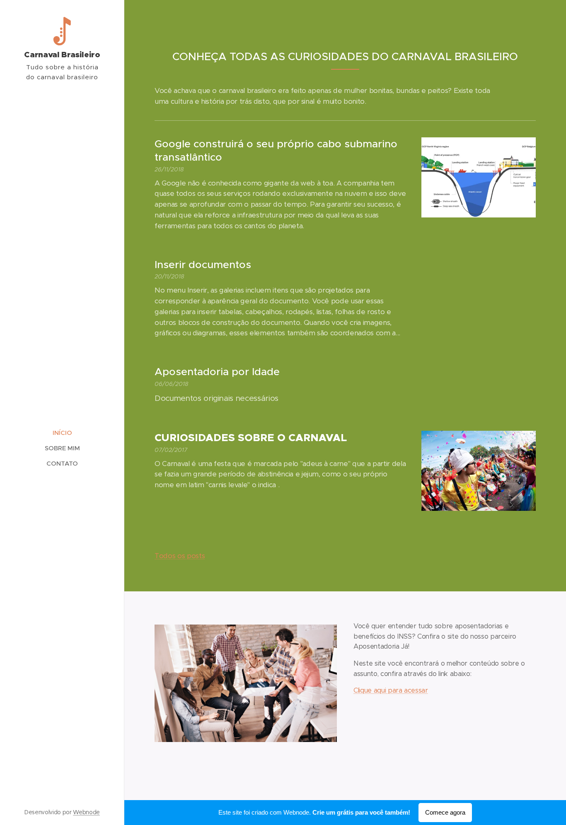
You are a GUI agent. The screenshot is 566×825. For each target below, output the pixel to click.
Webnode (86, 812)
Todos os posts (180, 555)
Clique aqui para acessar (390, 690)
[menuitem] (62, 432)
